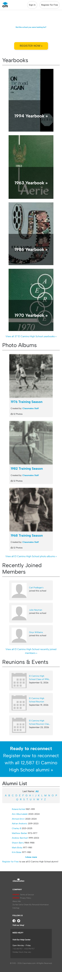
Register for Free (10, 861)
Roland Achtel (18, 809)
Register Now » (31, 45)
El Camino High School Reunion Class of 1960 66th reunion (39, 722)
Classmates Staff (30, 408)
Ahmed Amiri (18, 819)
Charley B (16, 828)
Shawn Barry (18, 842)
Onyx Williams (36, 632)
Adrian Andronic (19, 823)
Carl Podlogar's (36, 587)
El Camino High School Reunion (36, 700)
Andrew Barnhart (20, 838)
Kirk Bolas (16, 852)
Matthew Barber (19, 833)
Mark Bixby (17, 847)
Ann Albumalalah (20, 814)
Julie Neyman (35, 610)
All (37, 791)
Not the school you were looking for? (31, 27)
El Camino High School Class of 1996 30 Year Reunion (39, 678)
